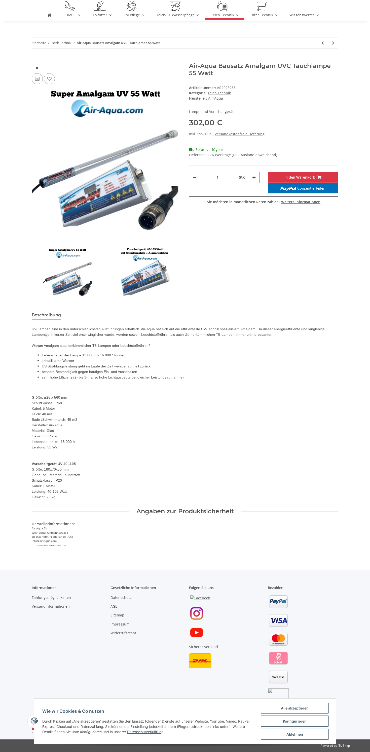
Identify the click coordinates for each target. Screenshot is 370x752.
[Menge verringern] (194, 177)
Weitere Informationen (300, 201)
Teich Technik (219, 93)
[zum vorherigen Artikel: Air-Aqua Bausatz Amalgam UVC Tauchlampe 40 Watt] (323, 42)
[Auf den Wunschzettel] (49, 78)
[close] (37, 67)
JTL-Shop (344, 745)
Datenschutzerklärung (145, 732)
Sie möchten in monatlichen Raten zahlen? (263, 201)
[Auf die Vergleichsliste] (37, 78)
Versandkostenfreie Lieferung (240, 134)
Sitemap (117, 615)
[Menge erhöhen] (254, 177)
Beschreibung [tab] (46, 315)
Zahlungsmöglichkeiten (51, 597)
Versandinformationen (51, 606)
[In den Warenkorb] (36, 59)
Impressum (120, 624)
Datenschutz (121, 597)
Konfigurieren (295, 721)
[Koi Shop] (49, 16)
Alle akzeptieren (295, 708)
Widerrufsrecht (123, 633)
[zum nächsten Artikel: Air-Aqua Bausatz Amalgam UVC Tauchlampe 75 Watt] (333, 42)
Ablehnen (294, 734)
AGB (114, 606)
